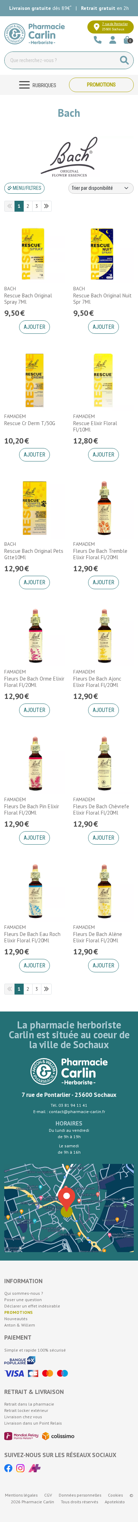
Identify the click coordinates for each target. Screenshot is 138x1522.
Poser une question (23, 1299)
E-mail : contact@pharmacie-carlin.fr (69, 1111)
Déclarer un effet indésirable (32, 1306)
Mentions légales (21, 1495)
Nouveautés (16, 1318)
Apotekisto (115, 1501)
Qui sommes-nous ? (23, 1293)
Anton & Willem (19, 1325)
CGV (48, 1495)
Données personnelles (80, 1495)
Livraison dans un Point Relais (33, 1423)
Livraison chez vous (23, 1416)
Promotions (101, 84)
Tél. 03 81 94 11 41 (69, 1105)
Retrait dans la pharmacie (29, 1404)
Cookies (115, 1495)
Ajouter (34, 327)
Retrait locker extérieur (26, 1410)
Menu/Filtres (26, 188)
